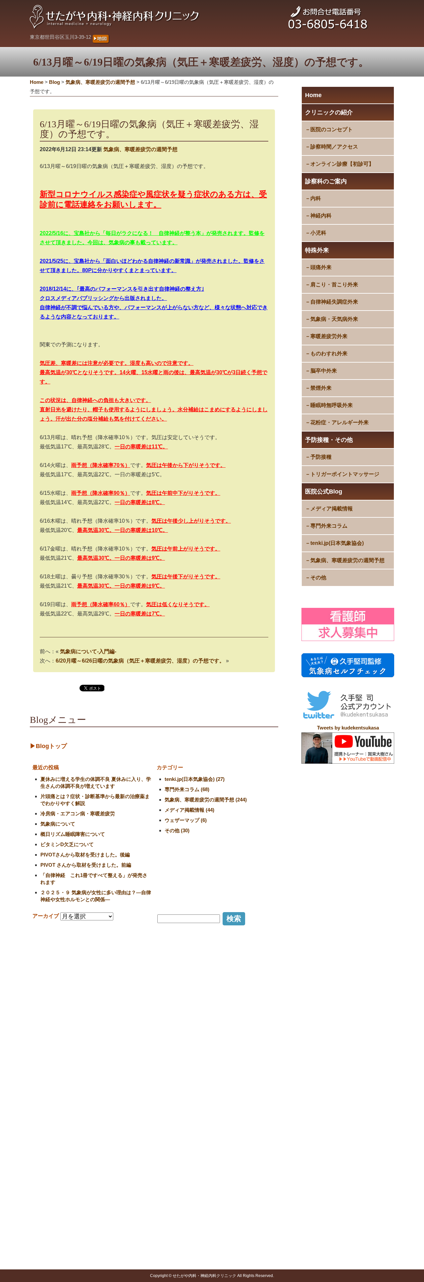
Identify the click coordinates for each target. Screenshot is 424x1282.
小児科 (318, 233)
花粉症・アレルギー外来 (339, 422)
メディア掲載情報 (331, 508)
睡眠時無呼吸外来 (331, 405)
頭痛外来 (321, 267)
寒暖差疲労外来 (328, 336)
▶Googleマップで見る (59, 1159)
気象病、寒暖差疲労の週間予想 (347, 560)
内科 (315, 198)
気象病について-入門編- (88, 651)
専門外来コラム (328, 526)
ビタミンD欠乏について (67, 844)
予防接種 (321, 457)
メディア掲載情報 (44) (189, 810)
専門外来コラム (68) (187, 789)
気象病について (57, 824)
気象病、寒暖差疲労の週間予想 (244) (206, 799)
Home (313, 95)
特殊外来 (317, 250)
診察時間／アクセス (334, 146)
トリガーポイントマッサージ (344, 474)
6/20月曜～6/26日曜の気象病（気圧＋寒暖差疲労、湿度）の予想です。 (140, 661)
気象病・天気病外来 (334, 319)
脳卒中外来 (323, 371)
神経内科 (321, 215)
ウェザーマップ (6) (186, 820)
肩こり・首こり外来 (334, 284)
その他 (318, 577)
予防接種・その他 (329, 440)
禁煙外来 (321, 388)
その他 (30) (177, 830)
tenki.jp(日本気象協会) (337, 543)
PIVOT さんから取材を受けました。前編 (85, 865)
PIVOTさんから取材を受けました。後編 (85, 854)
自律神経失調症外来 (334, 302)
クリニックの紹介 (329, 112)
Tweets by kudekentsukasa (348, 727)
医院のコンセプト (331, 129)
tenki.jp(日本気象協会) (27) (195, 779)
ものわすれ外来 (328, 353)
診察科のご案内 (326, 181)
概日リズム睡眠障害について (72, 834)
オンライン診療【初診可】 (342, 164)
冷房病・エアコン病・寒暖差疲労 (77, 813)
